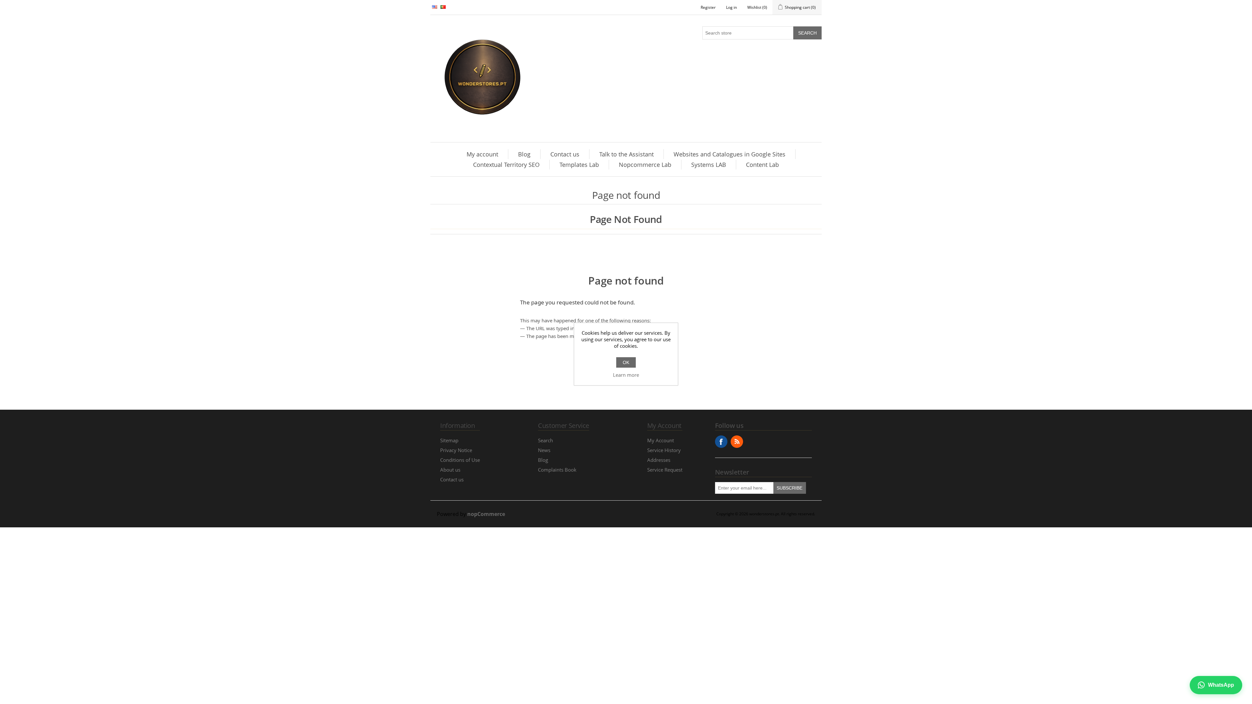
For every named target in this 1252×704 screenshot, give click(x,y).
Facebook (721, 441)
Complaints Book (557, 469)
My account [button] (482, 154)
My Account (660, 440)
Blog (543, 460)
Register (708, 7)
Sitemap (449, 440)
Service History (664, 450)
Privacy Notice (456, 450)
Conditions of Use (460, 460)
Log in (731, 7)
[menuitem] (482, 154)
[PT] (443, 7)
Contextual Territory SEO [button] (506, 165)
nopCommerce (486, 514)
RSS (737, 441)
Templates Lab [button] (579, 165)
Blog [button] (524, 154)
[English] (435, 7)
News (544, 450)
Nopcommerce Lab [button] (645, 165)
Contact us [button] (564, 154)
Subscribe (789, 488)
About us (450, 469)
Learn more (626, 375)
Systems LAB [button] (708, 165)
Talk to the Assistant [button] (626, 154)
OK (626, 362)
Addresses (658, 460)
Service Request (664, 469)
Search (807, 33)
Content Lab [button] (762, 165)
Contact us (452, 479)
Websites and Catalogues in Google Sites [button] (729, 154)
